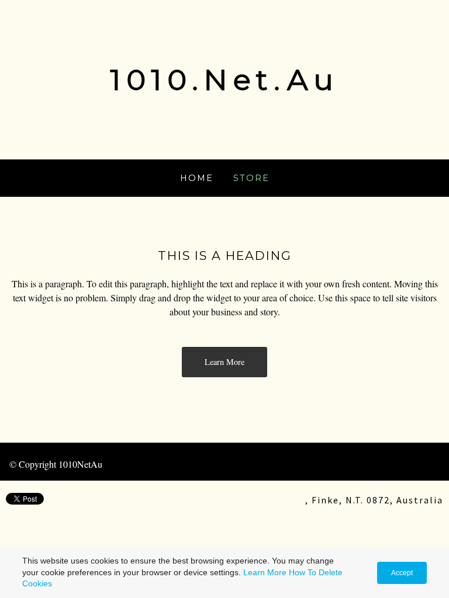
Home (196, 178)
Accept (402, 573)
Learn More (264, 572)
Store (251, 178)
